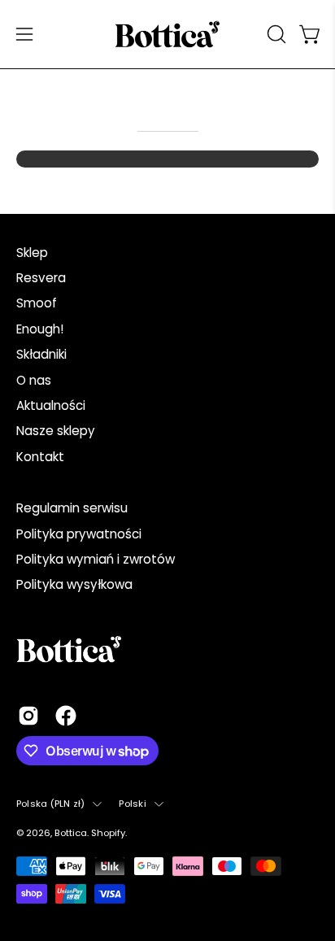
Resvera (41, 277)
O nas (33, 380)
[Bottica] (167, 34)
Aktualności (50, 405)
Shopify (108, 832)
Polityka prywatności (78, 533)
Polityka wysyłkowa (74, 584)
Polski (132, 803)
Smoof (36, 302)
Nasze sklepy (55, 430)
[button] (274, 34)
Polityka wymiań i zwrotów (95, 559)
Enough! (39, 329)
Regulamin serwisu (72, 507)
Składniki (41, 354)
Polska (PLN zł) (50, 803)
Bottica (70, 832)
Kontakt (40, 456)
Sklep (32, 252)
